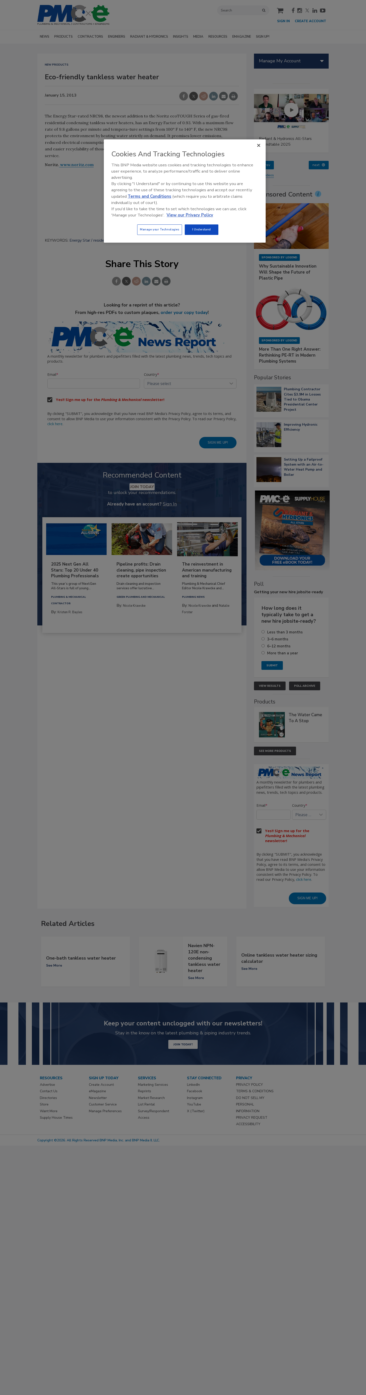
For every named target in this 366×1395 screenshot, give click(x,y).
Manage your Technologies (159, 229)
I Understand (201, 229)
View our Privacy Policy (190, 215)
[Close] (258, 145)
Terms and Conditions (149, 196)
